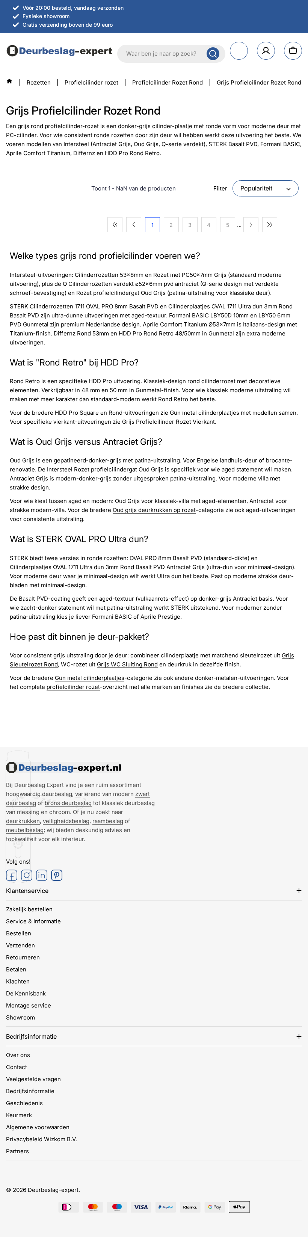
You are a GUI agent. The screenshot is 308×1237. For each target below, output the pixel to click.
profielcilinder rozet (73, 686)
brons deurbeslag (68, 803)
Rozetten (39, 82)
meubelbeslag (25, 830)
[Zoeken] (213, 53)
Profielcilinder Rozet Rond (167, 82)
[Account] (266, 51)
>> (269, 224)
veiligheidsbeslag (66, 821)
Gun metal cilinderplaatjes (204, 412)
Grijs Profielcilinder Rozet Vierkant (168, 421)
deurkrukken (23, 821)
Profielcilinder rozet (91, 82)
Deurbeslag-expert (53, 1189)
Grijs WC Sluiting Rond (127, 664)
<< (114, 224)
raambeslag (107, 821)
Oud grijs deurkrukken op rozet (154, 510)
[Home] (9, 81)
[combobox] (171, 54)
